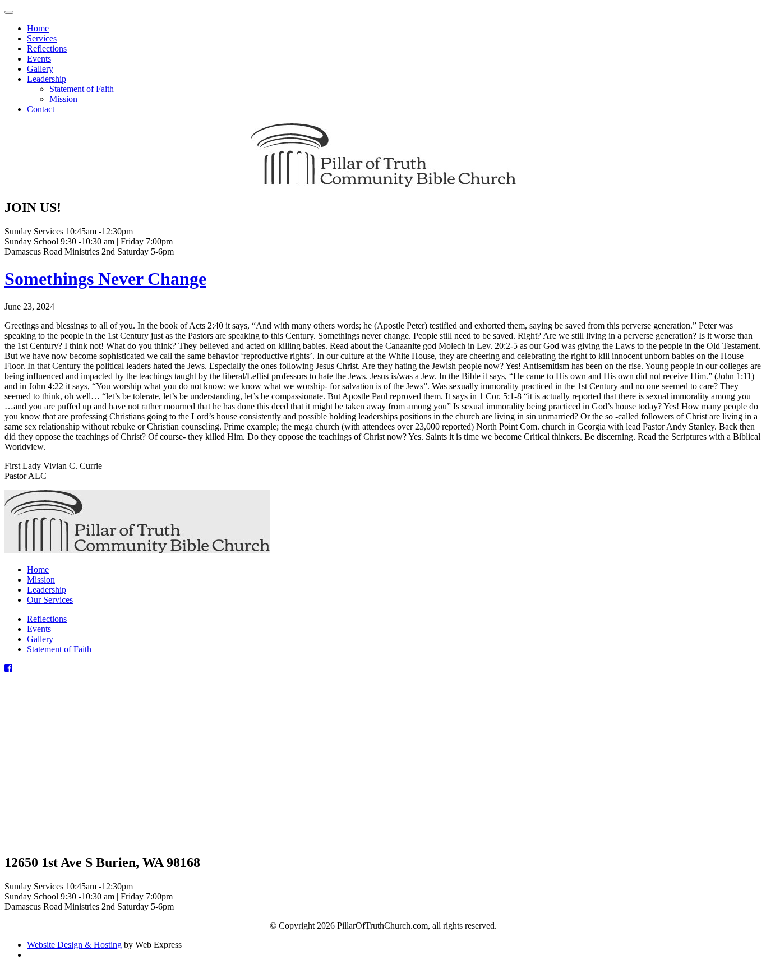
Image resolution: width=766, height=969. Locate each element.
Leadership (46, 589)
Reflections (47, 619)
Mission (41, 579)
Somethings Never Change (105, 279)
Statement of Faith (59, 649)
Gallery (40, 639)
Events (39, 629)
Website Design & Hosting (74, 944)
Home (38, 569)
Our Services (50, 600)
